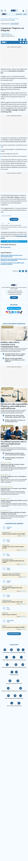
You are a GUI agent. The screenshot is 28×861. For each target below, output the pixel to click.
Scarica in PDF (26, 42)
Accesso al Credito (6, 462)
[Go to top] (25, 857)
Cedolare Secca (5, 545)
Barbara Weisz (23, 550)
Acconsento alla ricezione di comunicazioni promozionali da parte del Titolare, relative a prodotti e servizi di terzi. (14, 227)
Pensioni (4, 625)
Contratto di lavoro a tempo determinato (11, 573)
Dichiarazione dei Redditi (7, 559)
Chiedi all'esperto (14, 633)
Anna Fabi (24, 576)
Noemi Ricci (23, 535)
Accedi (25, 14)
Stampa (20, 42)
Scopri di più (19, 14)
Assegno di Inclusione (7, 600)
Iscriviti (14, 297)
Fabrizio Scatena (6, 33)
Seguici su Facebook (15, 308)
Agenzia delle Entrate (7, 486)
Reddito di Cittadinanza (7, 586)
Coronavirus (5, 613)
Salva (23, 42)
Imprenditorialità (15, 23)
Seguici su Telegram (14, 241)
